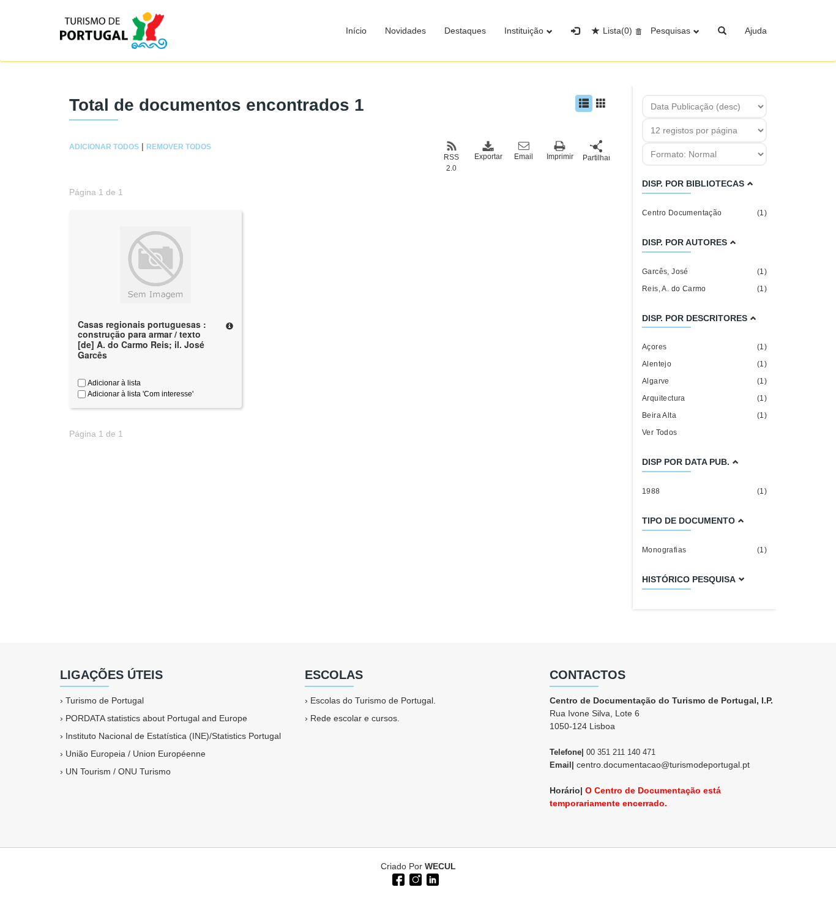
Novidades (405, 30)
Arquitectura (704, 398)
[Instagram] (414, 878)
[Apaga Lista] (636, 30)
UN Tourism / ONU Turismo (118, 771)
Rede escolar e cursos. (355, 718)
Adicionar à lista (113, 383)
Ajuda (756, 30)
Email (523, 156)
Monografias (704, 550)
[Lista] (583, 103)
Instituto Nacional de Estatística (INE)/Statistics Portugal (173, 736)
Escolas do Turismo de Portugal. (373, 700)
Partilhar (596, 158)
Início (356, 30)
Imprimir (560, 156)
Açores (704, 347)
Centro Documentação (704, 213)
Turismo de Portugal (104, 700)
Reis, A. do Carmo (704, 288)
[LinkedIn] (431, 878)
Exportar (487, 156)
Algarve (704, 381)
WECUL (440, 866)
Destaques (465, 30)
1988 (704, 491)
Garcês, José (704, 271)
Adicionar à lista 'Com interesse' (139, 394)
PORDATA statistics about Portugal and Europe (156, 718)
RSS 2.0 (451, 163)
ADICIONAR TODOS (104, 147)
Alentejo (704, 364)
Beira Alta (704, 415)
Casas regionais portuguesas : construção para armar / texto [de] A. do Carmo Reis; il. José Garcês (142, 339)
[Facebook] (397, 878)
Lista (617, 30)
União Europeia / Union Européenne (135, 754)
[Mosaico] (601, 103)
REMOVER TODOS (178, 147)
